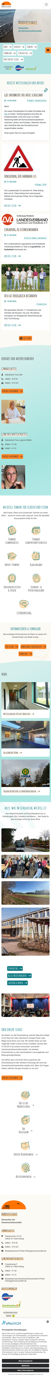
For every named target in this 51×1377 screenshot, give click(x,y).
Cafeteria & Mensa (15, 982)
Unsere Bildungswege (24, 1154)
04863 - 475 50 (11, 379)
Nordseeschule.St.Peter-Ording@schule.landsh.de (25, 1251)
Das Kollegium (23, 1130)
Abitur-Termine (12, 565)
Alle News (27, 338)
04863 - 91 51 (10, 448)
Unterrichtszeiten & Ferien (12, 588)
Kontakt (17, 46)
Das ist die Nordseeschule (23, 1104)
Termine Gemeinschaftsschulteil (36, 541)
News (6, 46)
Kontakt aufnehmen (10, 391)
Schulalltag (23, 53)
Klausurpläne (36, 565)
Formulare (8, 53)
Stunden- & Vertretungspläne (36, 588)
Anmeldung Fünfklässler (31, 646)
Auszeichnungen (23, 1176)
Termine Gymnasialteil (12, 541)
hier (6, 114)
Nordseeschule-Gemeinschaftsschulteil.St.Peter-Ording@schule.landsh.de (25, 1280)
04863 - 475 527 (12, 383)
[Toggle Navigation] (46, 4)
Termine (30, 46)
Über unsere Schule (12, 59)
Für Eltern (9, 646)
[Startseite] (6, 4)
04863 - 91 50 (10, 444)
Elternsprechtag (24, 613)
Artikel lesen (10, 206)
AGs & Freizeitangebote (17, 975)
